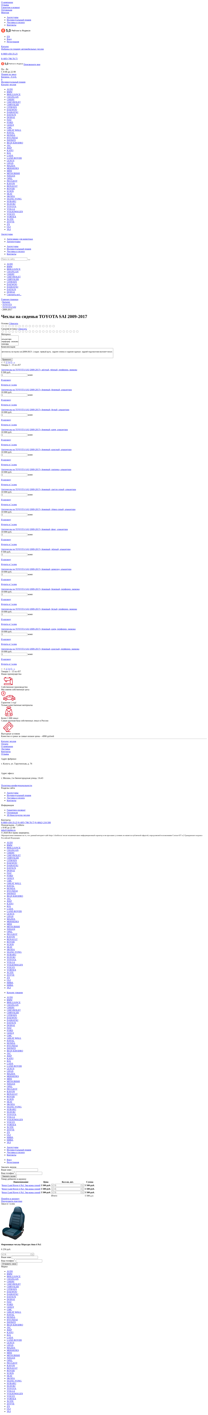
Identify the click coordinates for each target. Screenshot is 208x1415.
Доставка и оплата (16, 22)
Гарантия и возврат (10, 7)
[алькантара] (9, 339)
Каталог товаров (15, 992)
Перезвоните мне (32, 64)
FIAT (9, 120)
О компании (7, 2)
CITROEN (12, 107)
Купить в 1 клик (9, 385)
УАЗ (9, 229)
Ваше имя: (6, 1170)
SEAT (9, 194)
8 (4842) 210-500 (43, 822)
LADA (10, 155)
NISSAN (11, 176)
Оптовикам (6, 10)
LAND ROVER (14, 158)
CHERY (11, 99)
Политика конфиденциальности (16, 785)
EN (8, 36)
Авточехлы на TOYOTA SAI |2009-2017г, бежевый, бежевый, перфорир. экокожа (40, 589)
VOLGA (11, 209)
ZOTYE (10, 222)
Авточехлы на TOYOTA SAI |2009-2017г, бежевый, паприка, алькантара (36, 469)
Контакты (11, 25)
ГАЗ (9, 227)
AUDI (10, 89)
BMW (9, 92)
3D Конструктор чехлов (18, 815)
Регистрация (13, 41)
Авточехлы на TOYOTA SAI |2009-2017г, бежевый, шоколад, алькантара (36, 569)
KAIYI (10, 150)
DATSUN (11, 115)
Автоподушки (14, 241)
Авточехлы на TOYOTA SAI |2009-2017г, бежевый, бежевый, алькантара (36, 389)
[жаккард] (9, 344)
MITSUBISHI (13, 173)
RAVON (11, 183)
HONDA (11, 135)
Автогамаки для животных (20, 239)
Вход (9, 39)
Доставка (5, 749)
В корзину (6, 380)
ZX (8, 224)
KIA (9, 153)
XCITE (10, 219)
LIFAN (10, 163)
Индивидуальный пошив (19, 20)
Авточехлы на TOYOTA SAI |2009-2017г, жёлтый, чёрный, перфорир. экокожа (39, 369)
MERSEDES (13, 168)
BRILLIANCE (14, 94)
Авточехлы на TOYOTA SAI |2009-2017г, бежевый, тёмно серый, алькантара (38, 509)
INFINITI (11, 140)
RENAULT (12, 186)
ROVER (11, 188)
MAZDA (11, 166)
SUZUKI (11, 204)
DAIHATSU (12, 112)
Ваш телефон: (8, 1173)
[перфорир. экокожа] (9, 341)
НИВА (10, 982)
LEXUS (10, 160)
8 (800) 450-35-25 (9, 54)
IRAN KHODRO (15, 143)
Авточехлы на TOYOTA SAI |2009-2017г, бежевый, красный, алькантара (36, 449)
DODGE (11, 117)
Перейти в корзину (10, 1198)
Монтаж (5, 12)
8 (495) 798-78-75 (9, 58)
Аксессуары (12, 17)
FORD (10, 122)
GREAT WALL (14, 130)
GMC (9, 127)
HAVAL (10, 132)
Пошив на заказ (8, 74)
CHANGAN (13, 97)
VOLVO (11, 214)
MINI (9, 171)
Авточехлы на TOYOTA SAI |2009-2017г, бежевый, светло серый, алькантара (38, 489)
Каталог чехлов (8, 84)
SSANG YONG (14, 199)
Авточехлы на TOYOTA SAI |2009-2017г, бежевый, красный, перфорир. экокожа (40, 649)
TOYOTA (11, 206)
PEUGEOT (12, 181)
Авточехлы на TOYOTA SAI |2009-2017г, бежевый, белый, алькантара (35, 409)
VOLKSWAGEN (15, 211)
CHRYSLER (13, 104)
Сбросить (13, 323)
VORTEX (11, 216)
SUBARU (11, 201)
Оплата (4, 744)
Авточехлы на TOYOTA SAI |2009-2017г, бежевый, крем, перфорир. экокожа (38, 629)
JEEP (9, 148)
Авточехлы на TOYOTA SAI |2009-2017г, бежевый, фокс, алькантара (34, 529)
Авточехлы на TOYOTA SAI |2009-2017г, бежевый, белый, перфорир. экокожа (39, 609)
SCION (10, 191)
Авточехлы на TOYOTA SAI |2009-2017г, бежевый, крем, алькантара (34, 429)
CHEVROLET (14, 102)
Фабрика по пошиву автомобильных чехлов (22, 49)
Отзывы (5, 5)
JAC (9, 145)
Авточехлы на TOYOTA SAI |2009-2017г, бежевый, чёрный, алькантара (35, 549)
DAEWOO (12, 109)
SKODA (11, 196)
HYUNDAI (12, 138)
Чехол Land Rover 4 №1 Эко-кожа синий (21, 1185)
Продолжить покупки (11, 1201)
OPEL (10, 178)
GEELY (10, 125)
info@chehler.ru (8, 830)
